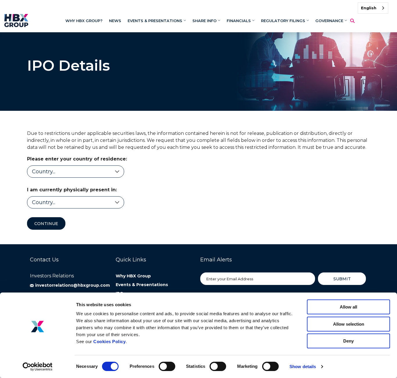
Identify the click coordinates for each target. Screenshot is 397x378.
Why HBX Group (133, 276)
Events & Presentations (142, 284)
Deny (348, 340)
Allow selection (348, 324)
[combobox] (373, 8)
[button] (70, 285)
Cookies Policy (109, 341)
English (368, 8)
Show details (302, 366)
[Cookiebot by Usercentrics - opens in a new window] (37, 366)
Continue (46, 223)
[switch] (167, 366)
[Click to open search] (354, 21)
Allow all (348, 306)
